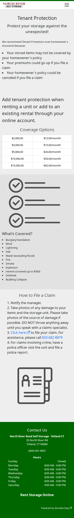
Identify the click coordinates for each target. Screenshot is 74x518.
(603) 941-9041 (37, 451)
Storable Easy (62, 508)
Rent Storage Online (37, 495)
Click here (19, 332)
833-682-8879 (52, 337)
